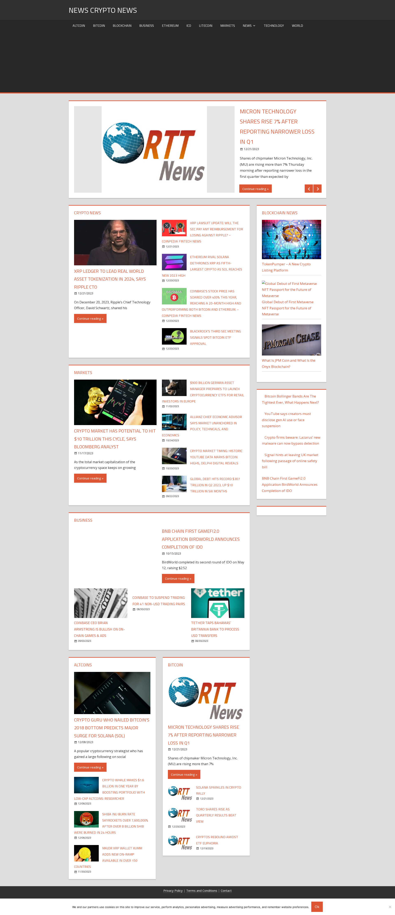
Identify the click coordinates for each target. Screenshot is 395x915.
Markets (227, 25)
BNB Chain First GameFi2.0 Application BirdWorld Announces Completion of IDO (201, 539)
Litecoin (205, 25)
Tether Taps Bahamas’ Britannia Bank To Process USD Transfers (215, 629)
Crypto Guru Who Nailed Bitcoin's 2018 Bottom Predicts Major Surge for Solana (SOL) (111, 727)
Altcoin (79, 25)
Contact (226, 890)
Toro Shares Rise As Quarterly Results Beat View (216, 815)
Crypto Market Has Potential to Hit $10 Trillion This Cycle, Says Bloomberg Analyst (115, 438)
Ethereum (170, 25)
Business (146, 25)
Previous (309, 188)
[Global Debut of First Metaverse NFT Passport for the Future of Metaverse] (291, 295)
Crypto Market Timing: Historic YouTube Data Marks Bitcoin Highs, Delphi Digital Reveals (216, 457)
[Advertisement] (197, 61)
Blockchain (122, 25)
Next (317, 188)
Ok (317, 906)
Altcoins (83, 665)
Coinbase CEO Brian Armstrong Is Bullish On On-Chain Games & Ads (99, 629)
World (297, 25)
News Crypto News (103, 10)
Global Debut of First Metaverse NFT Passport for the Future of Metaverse (288, 308)
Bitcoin (99, 25)
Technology (274, 25)
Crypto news (87, 213)
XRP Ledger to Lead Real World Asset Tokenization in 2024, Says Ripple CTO (110, 279)
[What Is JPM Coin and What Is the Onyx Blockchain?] (291, 354)
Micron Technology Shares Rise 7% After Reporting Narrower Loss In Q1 (203, 735)
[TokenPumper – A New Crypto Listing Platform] (291, 257)
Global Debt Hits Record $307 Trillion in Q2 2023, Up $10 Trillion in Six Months (215, 485)
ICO (188, 25)
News (247, 25)
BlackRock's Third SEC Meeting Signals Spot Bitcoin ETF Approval (215, 337)
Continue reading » (255, 189)
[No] (390, 907)
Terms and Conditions (201, 890)
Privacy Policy (173, 890)
